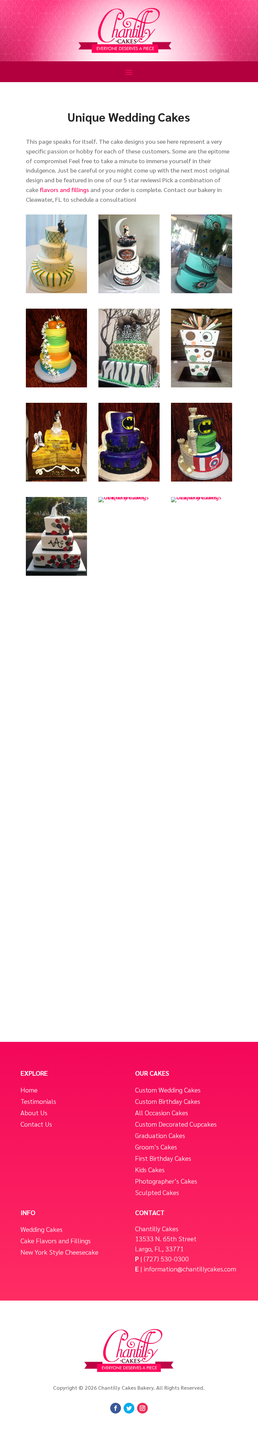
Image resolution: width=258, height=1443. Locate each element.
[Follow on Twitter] (129, 1408)
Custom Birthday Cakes (167, 1101)
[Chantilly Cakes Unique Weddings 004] (56, 385)
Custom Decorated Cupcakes (176, 1124)
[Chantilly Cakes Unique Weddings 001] (56, 291)
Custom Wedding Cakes (168, 1090)
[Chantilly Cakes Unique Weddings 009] (201, 479)
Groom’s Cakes (156, 1147)
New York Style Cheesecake (59, 1252)
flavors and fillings (64, 189)
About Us (33, 1113)
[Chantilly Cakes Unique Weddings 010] (56, 573)
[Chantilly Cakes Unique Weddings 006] (201, 385)
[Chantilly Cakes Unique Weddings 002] (129, 291)
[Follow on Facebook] (115, 1408)
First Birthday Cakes (163, 1158)
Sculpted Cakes (157, 1192)
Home (29, 1090)
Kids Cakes (150, 1170)
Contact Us (36, 1124)
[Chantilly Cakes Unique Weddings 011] (129, 497)
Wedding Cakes (41, 1229)
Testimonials (38, 1101)
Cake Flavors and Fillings (55, 1241)
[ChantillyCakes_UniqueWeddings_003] (201, 291)
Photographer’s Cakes (166, 1181)
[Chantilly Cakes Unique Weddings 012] (201, 497)
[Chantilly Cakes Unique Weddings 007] (56, 479)
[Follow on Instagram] (142, 1408)
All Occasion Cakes (161, 1113)
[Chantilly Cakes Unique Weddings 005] (129, 385)
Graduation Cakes (160, 1135)
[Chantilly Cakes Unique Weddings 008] (129, 479)
